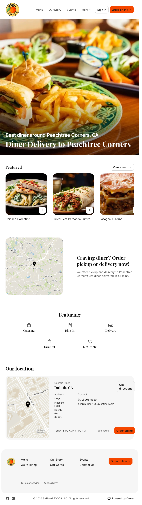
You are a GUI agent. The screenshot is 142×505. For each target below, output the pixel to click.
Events (71, 9)
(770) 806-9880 (87, 400)
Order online (124, 430)
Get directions (125, 386)
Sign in (101, 9)
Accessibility (51, 482)
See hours (103, 430)
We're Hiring (29, 465)
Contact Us (86, 465)
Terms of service (30, 482)
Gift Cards (57, 465)
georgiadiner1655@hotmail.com (96, 404)
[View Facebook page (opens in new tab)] (8, 498)
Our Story (55, 9)
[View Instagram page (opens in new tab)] (13, 498)
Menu (39, 9)
